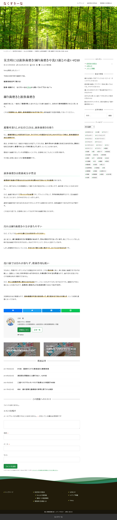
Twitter (21, 335)
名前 (6, 433)
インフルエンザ (100, 135)
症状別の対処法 (92, 64)
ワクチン (98, 148)
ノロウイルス (90, 145)
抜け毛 (96, 155)
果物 (88, 158)
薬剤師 (88, 171)
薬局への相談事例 (42, 498)
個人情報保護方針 (49, 512)
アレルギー (90, 135)
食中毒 (109, 174)
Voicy (72, 500)
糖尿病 (88, 164)
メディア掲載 (91, 68)
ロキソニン (90, 148)
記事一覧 (37, 330)
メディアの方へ (60, 512)
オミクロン (89, 138)
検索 (110, 115)
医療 (88, 151)
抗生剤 (88, 155)
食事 (88, 177)
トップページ (9, 492)
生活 (107, 158)
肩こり (102, 164)
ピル (107, 145)
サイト (6, 455)
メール (7, 444)
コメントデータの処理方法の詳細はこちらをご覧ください (45, 470)
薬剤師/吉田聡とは (41, 501)
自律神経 (89, 168)
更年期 (104, 155)
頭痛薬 (95, 174)
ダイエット (99, 142)
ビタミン (99, 145)
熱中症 (100, 158)
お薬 (98, 132)
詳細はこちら (24, 330)
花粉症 (98, 168)
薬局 (95, 171)
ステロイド (89, 142)
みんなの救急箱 (46, 65)
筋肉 (107, 161)
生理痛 (88, 161)
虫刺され (103, 171)
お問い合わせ (69, 512)
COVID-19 (90, 132)
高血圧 (95, 177)
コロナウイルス (100, 138)
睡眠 (101, 161)
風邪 (102, 174)
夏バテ (100, 151)
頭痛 (88, 174)
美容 (95, 164)
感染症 (108, 151)
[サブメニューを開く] (112, 63)
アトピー (105, 132)
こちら (29, 87)
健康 (106, 148)
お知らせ (89, 66)
